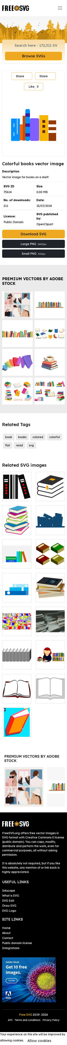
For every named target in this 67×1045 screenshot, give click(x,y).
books (22, 437)
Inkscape (8, 890)
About (6, 933)
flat (7, 445)
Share (20, 76)
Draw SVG (9, 905)
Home (6, 928)
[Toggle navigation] (60, 8)
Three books (14, 496)
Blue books (13, 597)
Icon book (47, 496)
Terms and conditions (27, 1020)
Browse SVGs (33, 56)
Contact (7, 938)
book (8, 437)
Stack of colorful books (16, 528)
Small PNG (33, 253)
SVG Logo (9, 910)
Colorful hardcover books (50, 559)
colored (38, 437)
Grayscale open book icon (50, 696)
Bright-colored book (17, 730)
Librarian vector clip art (50, 662)
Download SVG (33, 234)
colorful (54, 437)
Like (34, 86)
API (10, 1020)
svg (31, 445)
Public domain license (17, 943)
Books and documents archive (50, 627)
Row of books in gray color (17, 662)
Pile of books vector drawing (16, 629)
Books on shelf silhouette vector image (50, 525)
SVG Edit (8, 900)
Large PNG (33, 244)
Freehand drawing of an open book (16, 694)
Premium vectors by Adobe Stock (32, 281)
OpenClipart (44, 224)
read (19, 445)
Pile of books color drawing (50, 595)
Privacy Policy (51, 1020)
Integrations (10, 948)
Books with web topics (16, 561)
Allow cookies (39, 1040)
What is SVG (10, 895)
